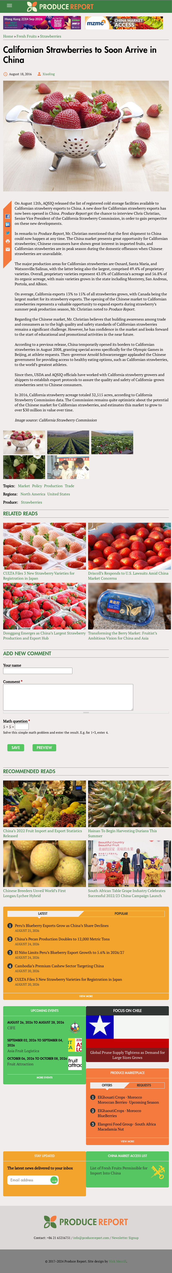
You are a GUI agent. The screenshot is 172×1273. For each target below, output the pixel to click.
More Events (44, 1077)
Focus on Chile (127, 1011)
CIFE (11, 1027)
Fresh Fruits (27, 36)
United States (58, 493)
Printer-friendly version (7, 241)
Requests (144, 1085)
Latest (42, 913)
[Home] (60, 7)
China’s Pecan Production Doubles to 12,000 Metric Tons (62, 938)
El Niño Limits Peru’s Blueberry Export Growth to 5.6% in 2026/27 (69, 952)
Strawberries (50, 36)
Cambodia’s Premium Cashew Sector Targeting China (59, 965)
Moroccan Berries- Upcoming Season (128, 1102)
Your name (12, 665)
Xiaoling (49, 74)
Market (24, 485)
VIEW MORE (86, 996)
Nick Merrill (117, 1261)
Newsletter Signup (125, 1238)
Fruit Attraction (20, 1063)
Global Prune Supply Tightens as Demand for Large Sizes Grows (127, 1055)
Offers (107, 1085)
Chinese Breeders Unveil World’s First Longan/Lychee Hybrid (34, 893)
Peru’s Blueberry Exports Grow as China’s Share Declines (62, 925)
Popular (121, 913)
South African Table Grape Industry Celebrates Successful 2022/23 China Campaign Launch (126, 893)
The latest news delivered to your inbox (40, 1167)
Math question (16, 721)
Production (53, 485)
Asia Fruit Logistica (23, 1050)
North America (33, 493)
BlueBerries (107, 1115)
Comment (12, 681)
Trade (69, 485)
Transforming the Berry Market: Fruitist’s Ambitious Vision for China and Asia (122, 636)
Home (8, 36)
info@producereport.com (91, 1238)
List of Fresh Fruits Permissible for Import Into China (118, 1170)
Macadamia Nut (111, 1129)
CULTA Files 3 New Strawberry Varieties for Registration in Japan (68, 979)
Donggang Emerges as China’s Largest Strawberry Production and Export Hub (44, 636)
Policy (37, 485)
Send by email (7, 249)
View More (127, 1141)
